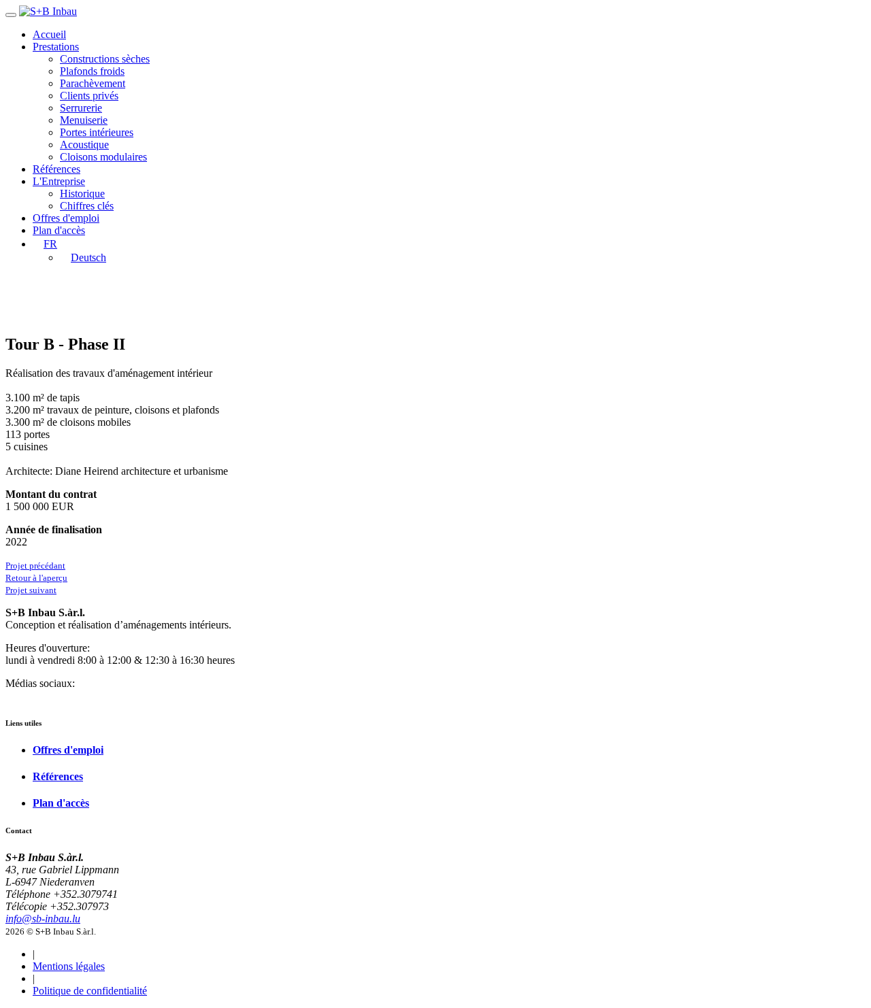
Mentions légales (69, 966)
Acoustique (84, 144)
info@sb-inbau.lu (42, 918)
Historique (82, 193)
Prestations (56, 46)
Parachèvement (92, 83)
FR (50, 244)
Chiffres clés (87, 206)
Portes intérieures (96, 132)
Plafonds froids (92, 71)
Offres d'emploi (66, 218)
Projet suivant (30, 590)
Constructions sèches (105, 59)
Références (56, 169)
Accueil (49, 34)
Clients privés (89, 95)
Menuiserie (84, 120)
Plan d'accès (59, 230)
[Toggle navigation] (10, 15)
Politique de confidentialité (90, 990)
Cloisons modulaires (103, 157)
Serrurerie (81, 108)
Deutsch (88, 257)
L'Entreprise (59, 181)
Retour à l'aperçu (36, 578)
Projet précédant (35, 565)
